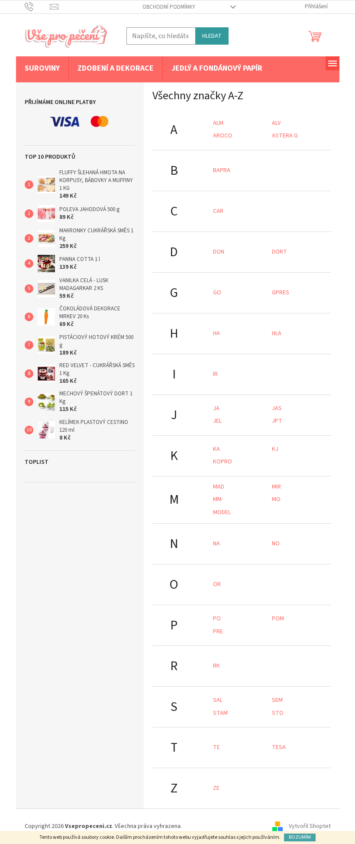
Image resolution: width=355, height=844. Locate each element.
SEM (277, 700)
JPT (277, 421)
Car (218, 211)
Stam (220, 713)
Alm (218, 123)
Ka (216, 449)
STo (278, 713)
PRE (218, 631)
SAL (218, 700)
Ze (216, 788)
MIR (276, 486)
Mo (276, 499)
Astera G (285, 135)
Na (216, 543)
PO (217, 618)
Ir (215, 374)
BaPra (221, 170)
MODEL (222, 512)
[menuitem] (42, 68)
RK (216, 666)
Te (216, 747)
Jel (217, 421)
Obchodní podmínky (168, 7)
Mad (218, 486)
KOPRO (222, 461)
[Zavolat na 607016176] (37, 6)
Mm (217, 499)
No (276, 543)
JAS (277, 408)
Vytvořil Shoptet (310, 826)
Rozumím (300, 837)
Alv (276, 123)
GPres (280, 292)
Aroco (222, 135)
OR (217, 584)
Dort (279, 252)
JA (216, 408)
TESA (279, 747)
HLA (276, 333)
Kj (275, 449)
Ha (216, 333)
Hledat (212, 36)
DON (218, 252)
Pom (278, 618)
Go (217, 292)
